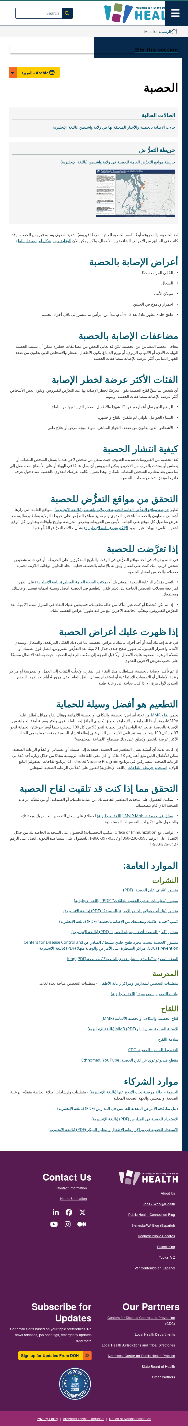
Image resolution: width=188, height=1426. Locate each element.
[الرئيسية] (139, 13)
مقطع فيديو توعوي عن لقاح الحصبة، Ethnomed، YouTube (129, 1060)
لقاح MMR (159, 715)
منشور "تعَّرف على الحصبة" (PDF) (150, 890)
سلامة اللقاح (168, 1039)
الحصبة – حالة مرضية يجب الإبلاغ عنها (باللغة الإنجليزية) (134, 1092)
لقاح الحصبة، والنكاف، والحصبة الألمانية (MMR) (140, 1018)
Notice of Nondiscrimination (130, 1418)
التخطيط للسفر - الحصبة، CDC (153, 1049)
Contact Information (72, 1187)
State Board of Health (158, 1366)
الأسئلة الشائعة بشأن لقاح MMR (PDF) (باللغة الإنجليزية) (133, 1029)
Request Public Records (156, 1235)
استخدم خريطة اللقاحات (147, 767)
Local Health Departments (155, 1334)
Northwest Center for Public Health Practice (141, 1355)
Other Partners (163, 1376)
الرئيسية (164, 31)
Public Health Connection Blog (151, 1214)
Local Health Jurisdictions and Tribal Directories (138, 1345)
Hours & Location (73, 1198)
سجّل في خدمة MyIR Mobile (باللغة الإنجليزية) (135, 816)
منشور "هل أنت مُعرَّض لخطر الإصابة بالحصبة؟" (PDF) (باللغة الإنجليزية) (120, 911)
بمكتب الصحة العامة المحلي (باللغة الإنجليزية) (72, 582)
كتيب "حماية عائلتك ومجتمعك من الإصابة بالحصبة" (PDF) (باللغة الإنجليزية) (118, 921)
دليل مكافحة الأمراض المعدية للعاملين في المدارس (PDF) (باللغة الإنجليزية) (117, 1108)
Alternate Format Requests (83, 1418)
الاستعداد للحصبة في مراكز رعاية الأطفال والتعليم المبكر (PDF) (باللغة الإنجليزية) (113, 1129)
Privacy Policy (47, 1418)
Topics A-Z (167, 1257)
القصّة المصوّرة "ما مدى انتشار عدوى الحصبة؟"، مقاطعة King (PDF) (122, 958)
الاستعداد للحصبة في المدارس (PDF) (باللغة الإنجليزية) (135, 1119)
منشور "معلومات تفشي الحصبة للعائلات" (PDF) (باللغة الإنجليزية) (126, 900)
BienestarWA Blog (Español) (153, 1225)
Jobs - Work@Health (159, 1203)
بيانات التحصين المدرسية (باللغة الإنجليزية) (144, 993)
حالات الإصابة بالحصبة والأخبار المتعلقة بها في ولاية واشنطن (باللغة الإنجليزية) (113, 127)
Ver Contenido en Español (155, 1267)
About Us (168, 1193)
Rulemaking (166, 1246)
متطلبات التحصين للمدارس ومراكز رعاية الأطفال (138, 983)
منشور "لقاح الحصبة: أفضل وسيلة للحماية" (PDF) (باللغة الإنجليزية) (124, 931)
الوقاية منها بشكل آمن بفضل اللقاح (43, 240)
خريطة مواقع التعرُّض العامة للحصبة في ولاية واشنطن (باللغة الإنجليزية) (118, 162)
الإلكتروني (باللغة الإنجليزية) (106, 527)
